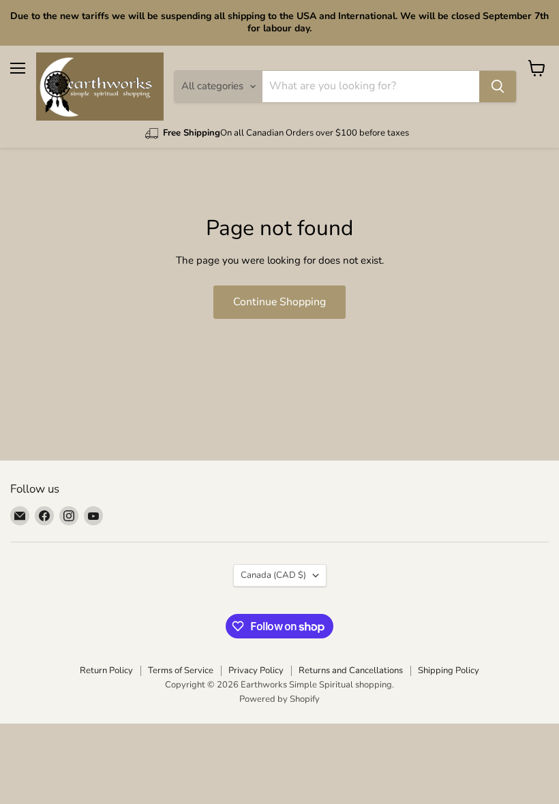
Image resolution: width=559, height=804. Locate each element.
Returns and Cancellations (351, 670)
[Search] (497, 86)
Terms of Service (180, 670)
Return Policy (106, 670)
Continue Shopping (279, 301)
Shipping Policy (448, 670)
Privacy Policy (256, 670)
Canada (273, 575)
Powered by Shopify (279, 699)
